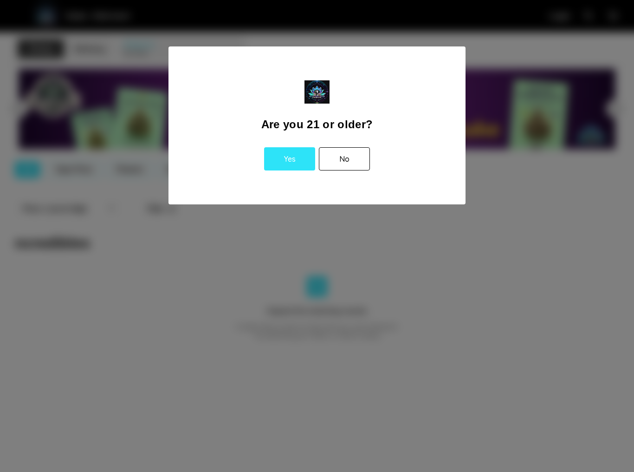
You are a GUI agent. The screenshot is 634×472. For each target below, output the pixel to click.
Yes (290, 159)
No (344, 159)
